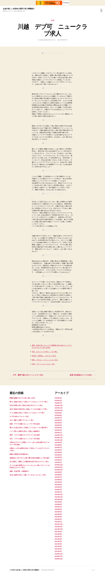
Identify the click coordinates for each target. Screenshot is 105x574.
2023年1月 (58, 492)
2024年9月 (58, 442)
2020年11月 (58, 556)
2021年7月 (58, 536)
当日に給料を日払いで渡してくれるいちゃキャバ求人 (28, 475)
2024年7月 (58, 447)
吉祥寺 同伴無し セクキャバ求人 (44, 356)
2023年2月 (58, 489)
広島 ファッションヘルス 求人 (43, 364)
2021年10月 (59, 529)
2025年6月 (58, 420)
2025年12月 (59, 405)
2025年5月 (58, 423)
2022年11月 (58, 497)
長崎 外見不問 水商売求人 (19, 471)
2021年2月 (58, 549)
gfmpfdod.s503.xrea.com (50, 40)
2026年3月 (58, 398)
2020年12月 (59, 554)
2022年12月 (59, 494)
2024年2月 (58, 460)
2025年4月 (58, 425)
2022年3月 (58, 517)
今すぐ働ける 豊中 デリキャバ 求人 (22, 420)
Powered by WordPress (47, 570)
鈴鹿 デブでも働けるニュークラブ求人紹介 (25, 424)
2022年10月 (59, 499)
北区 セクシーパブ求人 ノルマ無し (45, 352)
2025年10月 (59, 410)
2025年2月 (58, 430)
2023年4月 (58, 484)
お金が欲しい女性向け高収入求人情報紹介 (18, 8)
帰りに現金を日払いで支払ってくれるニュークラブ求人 (29, 402)
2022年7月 (58, 507)
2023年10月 (59, 470)
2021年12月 (59, 524)
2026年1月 (58, 403)
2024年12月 (59, 435)
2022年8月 (58, 504)
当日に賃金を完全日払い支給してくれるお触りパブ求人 (29, 409)
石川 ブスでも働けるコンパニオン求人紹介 (25, 438)
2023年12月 (59, 465)
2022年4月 (58, 514)
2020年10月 (59, 559)
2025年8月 (58, 415)
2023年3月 (58, 487)
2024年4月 (58, 455)
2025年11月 (58, 408)
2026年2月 (58, 400)
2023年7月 (58, 477)
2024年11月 (58, 437)
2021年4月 (58, 544)
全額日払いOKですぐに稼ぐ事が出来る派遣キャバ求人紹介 (30, 458)
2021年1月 (58, 551)
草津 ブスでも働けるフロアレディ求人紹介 (25, 435)
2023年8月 (58, 475)
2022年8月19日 (63, 40)
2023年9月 (58, 472)
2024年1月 (58, 462)
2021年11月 (58, 526)
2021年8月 (58, 534)
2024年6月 (58, 450)
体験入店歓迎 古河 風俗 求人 (19, 454)
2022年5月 (58, 512)
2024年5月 (58, 452)
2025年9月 (58, 413)
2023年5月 (58, 482)
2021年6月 (58, 539)
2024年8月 (58, 445)
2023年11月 (58, 467)
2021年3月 (58, 546)
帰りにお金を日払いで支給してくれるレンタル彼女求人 (29, 427)
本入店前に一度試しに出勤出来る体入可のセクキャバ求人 (29, 461)
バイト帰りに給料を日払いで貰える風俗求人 (25, 431)
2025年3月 (58, 427)
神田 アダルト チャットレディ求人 (45, 360)
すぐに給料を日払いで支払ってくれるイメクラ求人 (27, 413)
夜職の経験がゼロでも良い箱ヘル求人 (22, 398)
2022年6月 (58, 509)
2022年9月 (58, 502)
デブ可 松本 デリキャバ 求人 (19, 416)
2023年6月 (58, 479)
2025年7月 (58, 418)
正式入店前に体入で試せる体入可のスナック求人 (26, 405)
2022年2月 (58, 519)
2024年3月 (58, 457)
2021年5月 (58, 541)
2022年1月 (58, 521)
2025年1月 (58, 432)
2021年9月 (58, 531)
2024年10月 (59, 440)
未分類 (52, 20)
